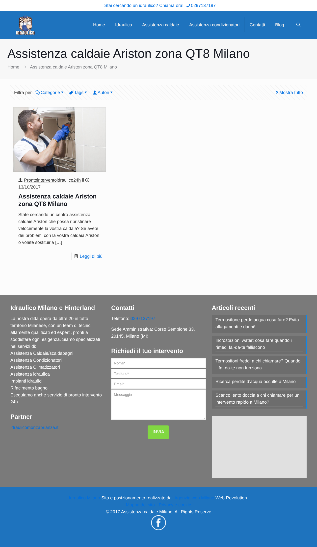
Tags (78, 92)
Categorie (50, 92)
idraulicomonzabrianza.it (34, 427)
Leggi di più (91, 256)
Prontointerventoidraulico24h (52, 180)
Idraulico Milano (84, 497)
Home (13, 66)
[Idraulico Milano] (25, 24)
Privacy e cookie (175, 504)
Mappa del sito (140, 504)
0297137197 (203, 5)
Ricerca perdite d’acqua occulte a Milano (255, 381)
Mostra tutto (291, 92)
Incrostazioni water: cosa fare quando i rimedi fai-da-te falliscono (253, 344)
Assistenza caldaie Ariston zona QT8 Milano (73, 66)
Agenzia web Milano (194, 497)
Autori (103, 92)
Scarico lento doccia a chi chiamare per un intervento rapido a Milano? (257, 399)
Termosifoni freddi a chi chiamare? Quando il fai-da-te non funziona (257, 364)
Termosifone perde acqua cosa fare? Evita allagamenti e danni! (257, 323)
